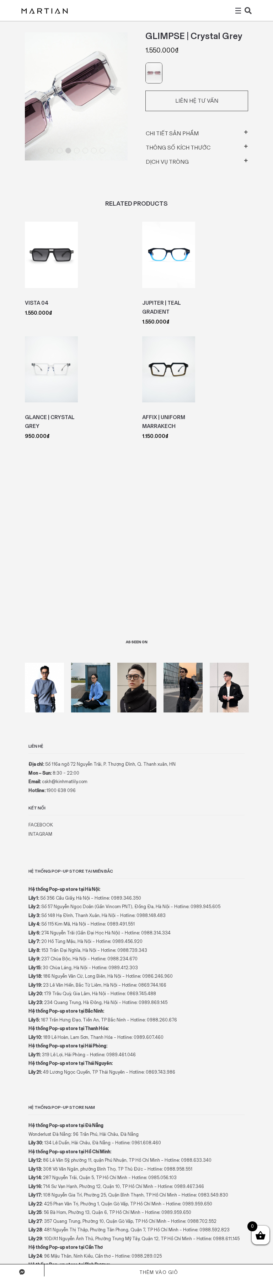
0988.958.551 (178, 1169)
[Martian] (44, 10)
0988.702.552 (201, 1221)
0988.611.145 (226, 1238)
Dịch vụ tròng (167, 161)
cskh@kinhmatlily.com (64, 781)
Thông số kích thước (178, 147)
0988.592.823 (214, 1229)
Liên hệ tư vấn (196, 100)
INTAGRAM (40, 834)
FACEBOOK (40, 825)
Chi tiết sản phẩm (172, 133)
